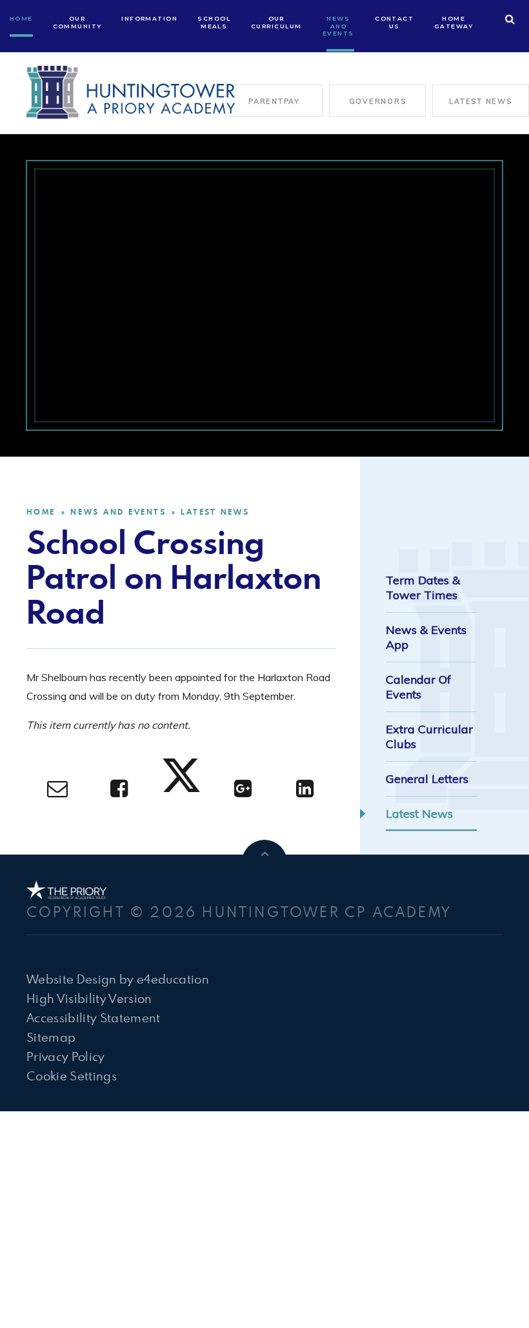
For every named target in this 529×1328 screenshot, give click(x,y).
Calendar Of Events (418, 687)
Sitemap (50, 1037)
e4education (173, 979)
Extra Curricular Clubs (429, 736)
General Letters (427, 778)
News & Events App (426, 637)
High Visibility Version (89, 998)
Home (40, 511)
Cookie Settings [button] (71, 1075)
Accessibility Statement (93, 1017)
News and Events (118, 511)
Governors (377, 101)
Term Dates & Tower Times (423, 587)
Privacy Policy (65, 1056)
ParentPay (274, 101)
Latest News (480, 101)
